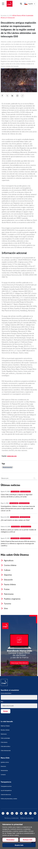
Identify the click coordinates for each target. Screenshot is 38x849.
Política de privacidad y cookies (9, 798)
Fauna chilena (10, 584)
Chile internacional (5, 750)
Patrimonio (9, 594)
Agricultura (8, 560)
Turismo (7, 603)
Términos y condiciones (11, 818)
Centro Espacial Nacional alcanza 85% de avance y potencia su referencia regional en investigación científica (18, 543)
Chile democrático (5, 746)
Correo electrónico (6, 693)
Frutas (7, 589)
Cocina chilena (10, 565)
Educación (8, 579)
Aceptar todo (19, 845)
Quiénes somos (5, 762)
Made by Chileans (5, 726)
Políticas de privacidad (27, 818)
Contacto (3, 774)
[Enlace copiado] (23, 95)
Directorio (3, 766)
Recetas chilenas (5, 730)
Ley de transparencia (6, 790)
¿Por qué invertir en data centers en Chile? (15, 520)
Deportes (8, 575)
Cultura (7, 570)
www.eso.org (11, 456)
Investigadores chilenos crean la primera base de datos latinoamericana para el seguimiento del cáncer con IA (18, 508)
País (2, 701)
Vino (6, 608)
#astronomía (7, 467)
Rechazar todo (27, 840)
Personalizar (10, 840)
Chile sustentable (5, 738)
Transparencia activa (6, 786)
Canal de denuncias (6, 794)
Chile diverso (4, 742)
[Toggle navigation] (3, 3)
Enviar (5, 711)
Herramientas (4, 770)
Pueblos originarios (12, 599)
